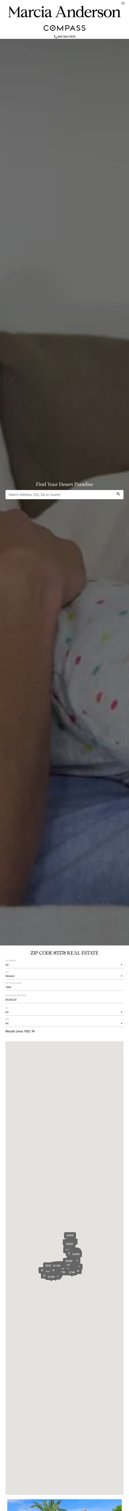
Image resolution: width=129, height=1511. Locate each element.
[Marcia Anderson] (64, 21)
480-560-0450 (64, 36)
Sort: (7, 972)
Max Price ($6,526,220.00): (16, 995)
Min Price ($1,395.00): (14, 983)
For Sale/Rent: (11, 960)
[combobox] (64, 964)
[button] (76, 1254)
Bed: (7, 1008)
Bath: (7, 1019)
